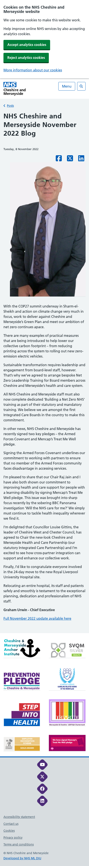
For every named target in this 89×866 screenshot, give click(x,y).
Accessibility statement (19, 817)
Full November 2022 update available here (37, 618)
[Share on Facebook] (58, 159)
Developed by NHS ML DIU (22, 858)
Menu (67, 86)
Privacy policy (12, 837)
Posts (10, 106)
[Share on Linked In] (81, 159)
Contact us (10, 824)
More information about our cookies (32, 70)
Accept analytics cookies (26, 44)
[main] (44, 372)
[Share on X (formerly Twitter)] (70, 159)
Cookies (9, 831)
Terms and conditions (18, 844)
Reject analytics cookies (26, 57)
